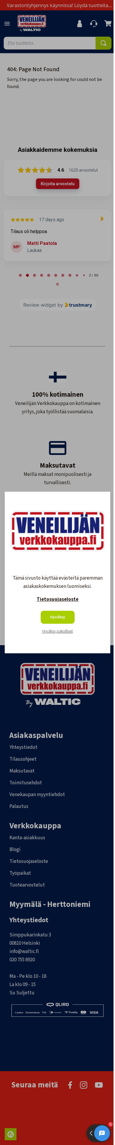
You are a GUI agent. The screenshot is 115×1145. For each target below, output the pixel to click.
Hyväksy (57, 617)
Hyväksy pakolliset (57, 632)
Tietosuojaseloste (57, 599)
